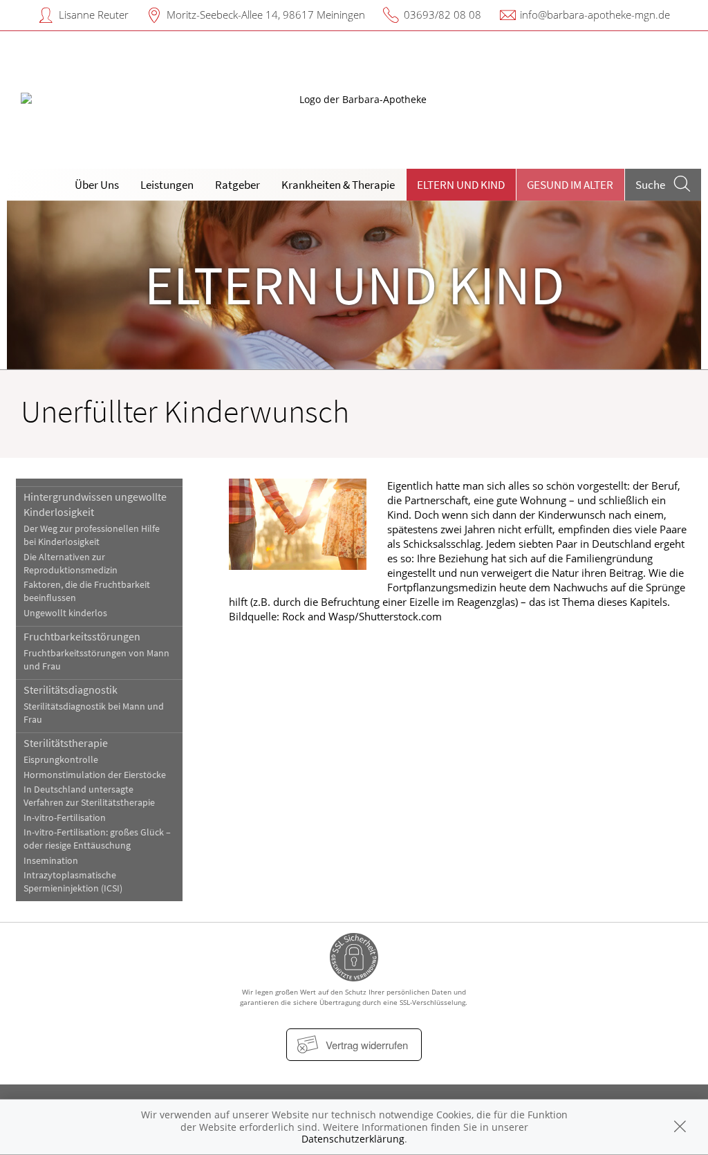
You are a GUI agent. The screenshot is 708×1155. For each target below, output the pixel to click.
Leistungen (167, 184)
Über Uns (97, 184)
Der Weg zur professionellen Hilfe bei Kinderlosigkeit (92, 535)
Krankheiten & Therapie (338, 184)
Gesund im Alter (570, 184)
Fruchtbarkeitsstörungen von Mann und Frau (96, 659)
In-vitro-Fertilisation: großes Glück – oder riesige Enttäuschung (97, 838)
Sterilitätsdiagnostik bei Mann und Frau (94, 713)
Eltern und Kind (461, 184)
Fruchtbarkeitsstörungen (82, 636)
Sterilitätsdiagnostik (71, 689)
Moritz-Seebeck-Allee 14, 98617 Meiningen (266, 14)
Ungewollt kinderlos (65, 613)
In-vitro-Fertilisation (65, 818)
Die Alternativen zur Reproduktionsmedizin (71, 563)
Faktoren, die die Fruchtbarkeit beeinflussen (87, 591)
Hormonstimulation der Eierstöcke (95, 775)
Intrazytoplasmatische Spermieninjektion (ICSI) (73, 881)
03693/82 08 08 (442, 14)
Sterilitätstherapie (66, 743)
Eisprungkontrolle (61, 760)
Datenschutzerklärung (352, 1138)
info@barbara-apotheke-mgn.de (595, 14)
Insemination (51, 861)
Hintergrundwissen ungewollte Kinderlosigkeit (95, 504)
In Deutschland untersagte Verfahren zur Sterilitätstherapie (89, 796)
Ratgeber (237, 184)
